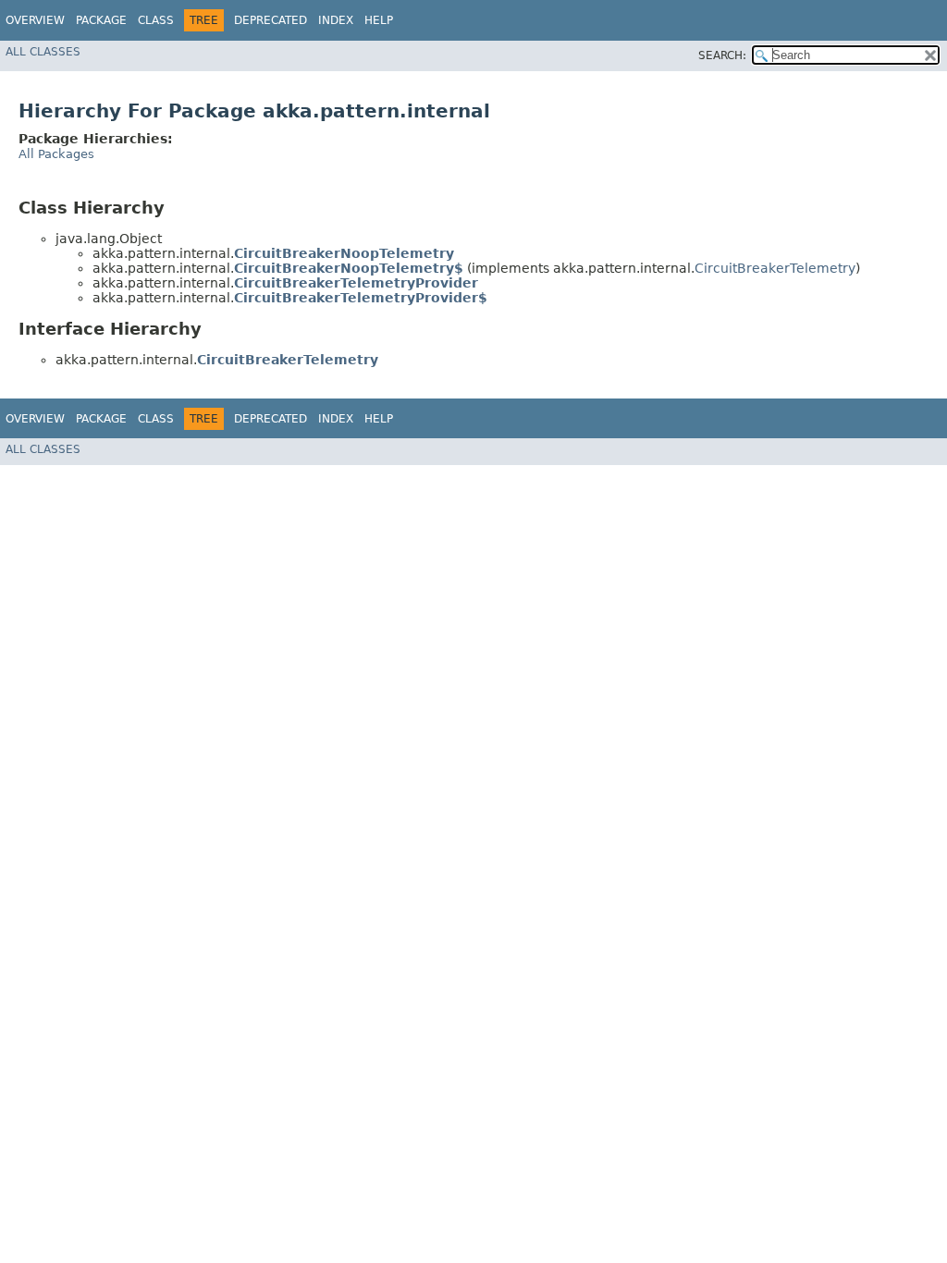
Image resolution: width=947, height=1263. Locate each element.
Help (378, 20)
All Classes (43, 51)
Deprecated (270, 20)
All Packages (56, 154)
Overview (35, 20)
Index (335, 20)
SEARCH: (722, 55)
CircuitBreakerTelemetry (775, 268)
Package (101, 20)
